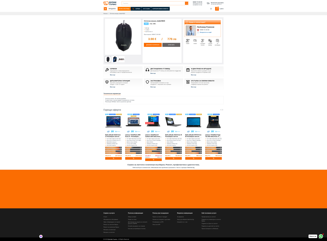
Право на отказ (132, 219)
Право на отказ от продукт (160, 216)
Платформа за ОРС (158, 222)
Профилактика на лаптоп (209, 216)
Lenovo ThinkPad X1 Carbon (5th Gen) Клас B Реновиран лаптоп (153, 135)
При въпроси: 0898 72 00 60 (152, 34)
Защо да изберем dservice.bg (185, 219)
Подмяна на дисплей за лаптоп (210, 226)
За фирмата (180, 216)
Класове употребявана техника (136, 228)
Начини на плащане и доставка (161, 219)
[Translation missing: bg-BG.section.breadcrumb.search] (186, 3)
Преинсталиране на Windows (210, 228)
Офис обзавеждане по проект (111, 222)
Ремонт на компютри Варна (111, 227)
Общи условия (132, 216)
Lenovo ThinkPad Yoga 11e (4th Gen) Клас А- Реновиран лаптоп (212, 135)
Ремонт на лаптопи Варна (110, 224)
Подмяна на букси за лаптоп (210, 223)
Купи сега (171, 44)
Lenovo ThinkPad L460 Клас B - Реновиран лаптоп (133, 135)
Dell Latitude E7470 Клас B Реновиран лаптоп (193, 135)
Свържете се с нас (182, 222)
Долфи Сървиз (113, 239)
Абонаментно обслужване (110, 219)
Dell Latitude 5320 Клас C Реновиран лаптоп (113, 135)
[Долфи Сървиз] (109, 3)
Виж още (112, 75)
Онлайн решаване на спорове (136, 226)
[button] (108, 59)
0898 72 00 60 (204, 30)
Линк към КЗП (156, 224)
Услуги (105, 216)
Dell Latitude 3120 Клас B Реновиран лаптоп (173, 135)
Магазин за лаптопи (109, 232)
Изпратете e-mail (205, 32)
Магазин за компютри (109, 229)
